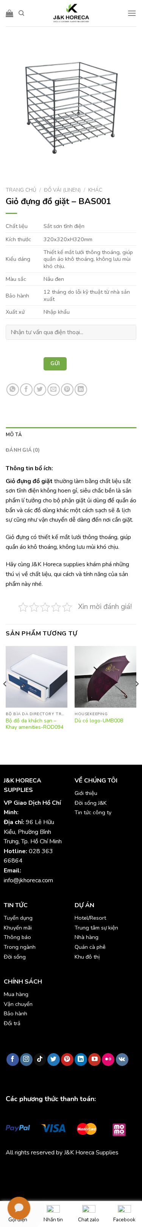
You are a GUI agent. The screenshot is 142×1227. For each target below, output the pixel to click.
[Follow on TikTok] (40, 1059)
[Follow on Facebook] (12, 1059)
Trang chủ (21, 190)
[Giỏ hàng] (9, 13)
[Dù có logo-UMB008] (105, 677)
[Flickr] (108, 1059)
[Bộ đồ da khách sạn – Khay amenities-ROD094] (36, 677)
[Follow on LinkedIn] (81, 1059)
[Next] (136, 698)
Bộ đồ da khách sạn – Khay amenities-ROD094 (35, 724)
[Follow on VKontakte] (122, 1059)
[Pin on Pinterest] (67, 389)
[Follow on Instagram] (26, 1059)
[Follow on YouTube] (94, 1059)
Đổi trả (12, 1023)
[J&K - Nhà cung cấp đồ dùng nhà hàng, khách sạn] (71, 13)
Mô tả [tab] (14, 434)
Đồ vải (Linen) (62, 190)
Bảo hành (15, 1013)
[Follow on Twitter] (53, 1059)
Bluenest (31, 1180)
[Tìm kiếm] (21, 13)
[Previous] (5, 698)
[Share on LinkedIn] (81, 389)
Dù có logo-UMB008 (99, 720)
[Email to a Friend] (53, 389)
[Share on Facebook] (26, 389)
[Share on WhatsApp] (12, 389)
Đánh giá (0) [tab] (23, 450)
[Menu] (131, 13)
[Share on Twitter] (40, 389)
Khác (95, 190)
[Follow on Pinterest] (67, 1059)
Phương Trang (72, 1170)
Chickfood (39, 1170)
